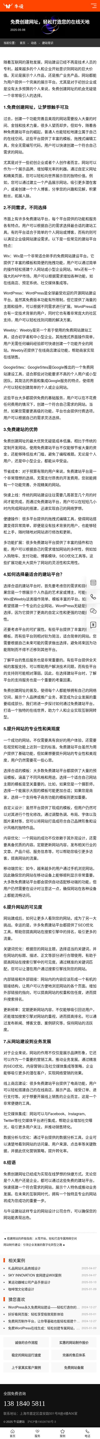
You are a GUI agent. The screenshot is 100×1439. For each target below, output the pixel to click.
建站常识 (47, 43)
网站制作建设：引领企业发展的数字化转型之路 (34, 1245)
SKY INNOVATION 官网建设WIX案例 (34, 1275)
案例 (62, 1436)
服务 (37, 1436)
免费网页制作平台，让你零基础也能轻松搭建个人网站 (47, 1321)
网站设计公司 (52, 1211)
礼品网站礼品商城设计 (24, 1268)
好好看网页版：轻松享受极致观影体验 (35, 1314)
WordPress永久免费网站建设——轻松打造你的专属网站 (49, 1307)
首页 (22, 43)
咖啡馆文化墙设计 (21, 1289)
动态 (34, 43)
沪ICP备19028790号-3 (41, 1421)
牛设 (11, 1211)
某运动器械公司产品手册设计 (29, 1282)
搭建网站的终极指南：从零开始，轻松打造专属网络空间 (40, 1238)
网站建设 (51, 62)
